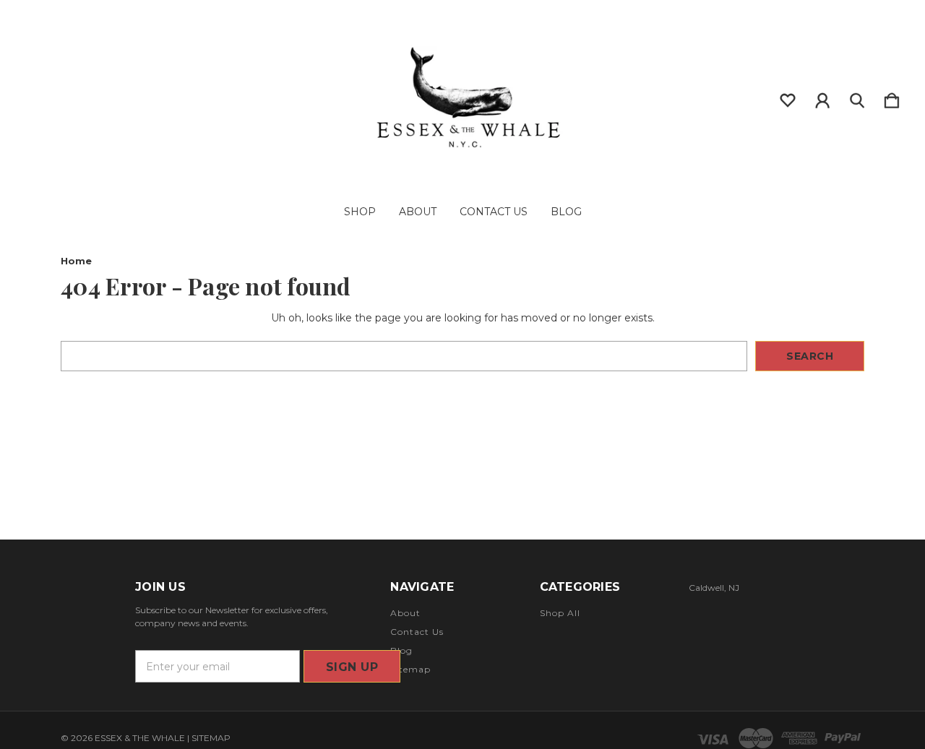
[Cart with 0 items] (891, 97)
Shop (360, 212)
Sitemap (410, 669)
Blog (566, 212)
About (417, 212)
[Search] (857, 97)
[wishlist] (787, 97)
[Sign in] (822, 97)
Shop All (560, 612)
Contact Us (494, 212)
